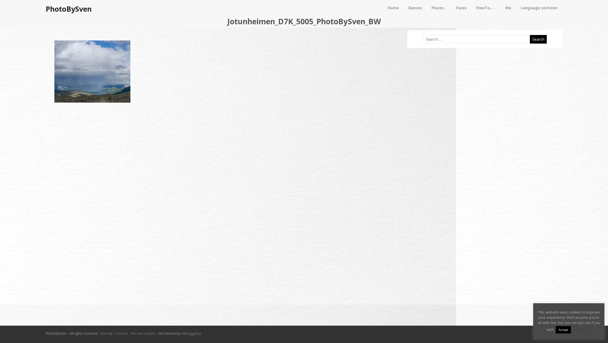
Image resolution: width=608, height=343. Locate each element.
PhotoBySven (69, 9)
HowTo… (484, 7)
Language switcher (539, 7)
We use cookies (143, 333)
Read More (581, 329)
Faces (461, 7)
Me (508, 7)
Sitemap (106, 333)
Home (393, 7)
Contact (122, 333)
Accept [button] (563, 330)
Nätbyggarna (191, 333)
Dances (415, 7)
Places (438, 7)
